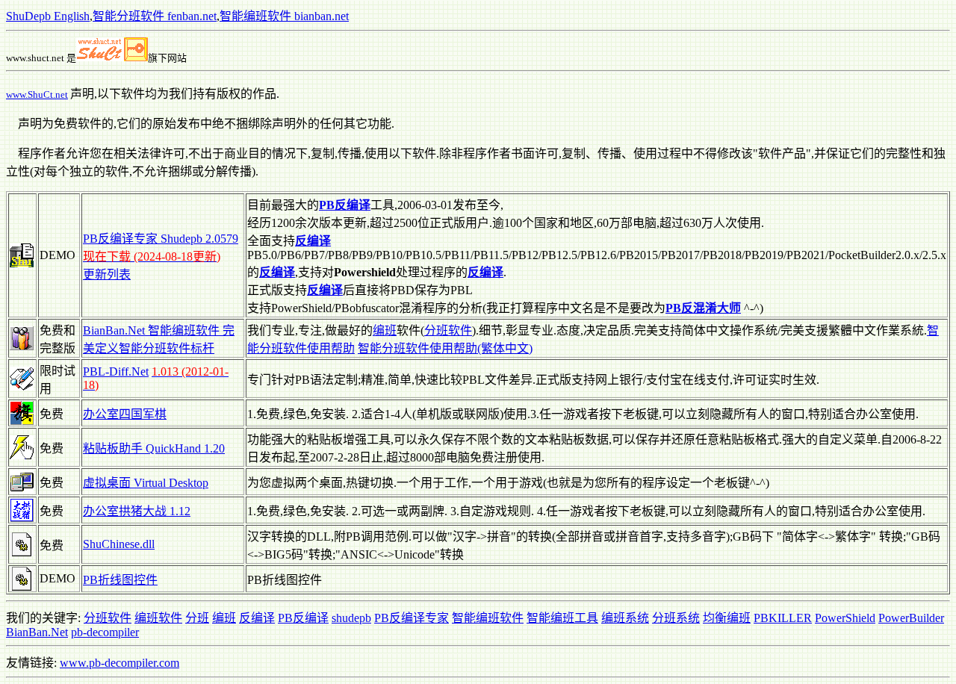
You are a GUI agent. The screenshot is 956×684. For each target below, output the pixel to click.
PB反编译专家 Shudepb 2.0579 (160, 238)
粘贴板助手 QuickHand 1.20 (154, 448)
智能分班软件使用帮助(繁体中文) (445, 348)
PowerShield (845, 618)
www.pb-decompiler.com (119, 662)
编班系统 (625, 618)
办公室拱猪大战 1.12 (136, 511)
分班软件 (448, 330)
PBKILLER (783, 618)
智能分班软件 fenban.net (155, 16)
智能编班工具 (562, 618)
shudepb (351, 618)
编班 (385, 330)
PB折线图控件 (120, 579)
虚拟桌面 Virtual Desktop (145, 482)
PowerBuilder (911, 618)
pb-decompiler (105, 632)
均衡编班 (727, 618)
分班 (197, 618)
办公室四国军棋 (125, 414)
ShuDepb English (48, 16)
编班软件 (158, 618)
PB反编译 (303, 618)
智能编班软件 (488, 618)
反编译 (257, 618)
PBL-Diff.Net (116, 371)
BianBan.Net (37, 632)
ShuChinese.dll (119, 544)
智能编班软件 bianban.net (284, 16)
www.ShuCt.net (37, 94)
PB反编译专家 (411, 618)
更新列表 (107, 274)
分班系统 (676, 618)
